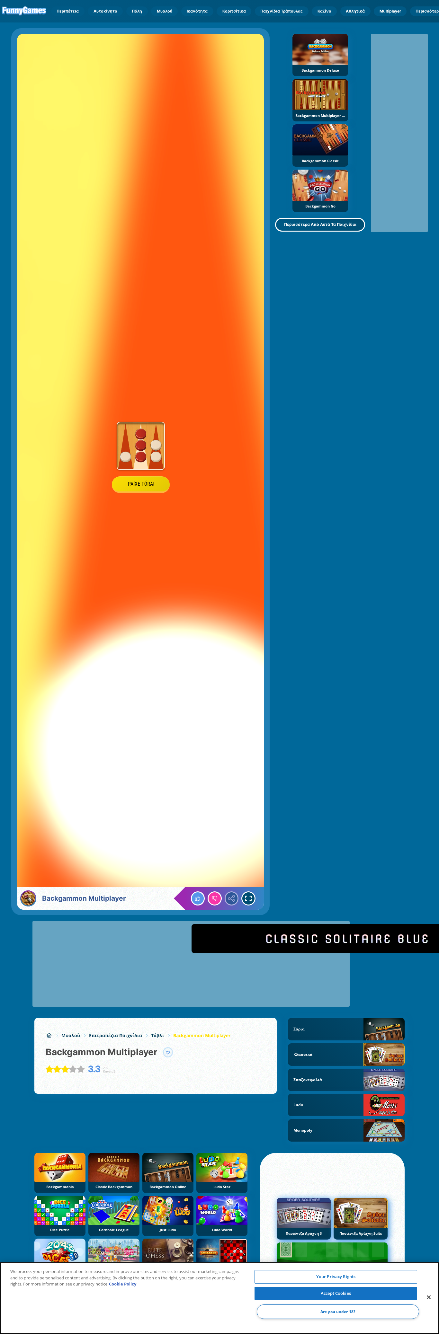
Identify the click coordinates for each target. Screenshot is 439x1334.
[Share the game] (232, 898)
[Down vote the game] (215, 898)
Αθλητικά (355, 11)
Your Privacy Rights (335, 1276)
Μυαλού (164, 11)
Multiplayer (390, 11)
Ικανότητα (197, 11)
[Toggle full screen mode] (248, 898)
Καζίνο (324, 11)
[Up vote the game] (198, 898)
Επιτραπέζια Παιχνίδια (115, 1035)
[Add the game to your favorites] (168, 1052)
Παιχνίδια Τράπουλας (281, 11)
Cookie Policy (122, 1284)
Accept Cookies (336, 1293)
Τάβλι (157, 1035)
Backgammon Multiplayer (201, 1035)
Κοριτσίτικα (234, 11)
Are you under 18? (337, 1311)
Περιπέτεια (68, 11)
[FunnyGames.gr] (49, 1035)
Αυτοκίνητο (105, 11)
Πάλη (137, 11)
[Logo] (24, 11)
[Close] (429, 1297)
